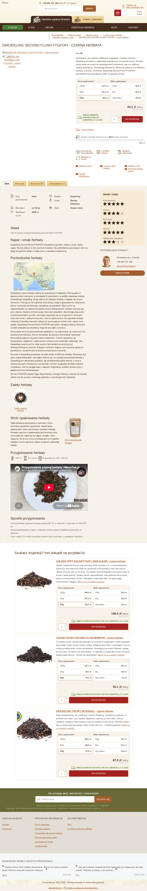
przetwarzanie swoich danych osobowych (120, 808)
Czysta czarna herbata (109, 167)
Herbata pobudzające (84, 175)
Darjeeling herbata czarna (135, 170)
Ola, (77, 875)
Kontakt (5, 824)
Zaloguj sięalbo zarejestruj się (134, 6)
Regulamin (7, 829)
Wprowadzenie (57, 35)
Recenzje (19, 183)
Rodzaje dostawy (42, 829)
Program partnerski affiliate (79, 829)
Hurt (69, 824)
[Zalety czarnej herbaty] (21, 391)
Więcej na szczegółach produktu (91, 582)
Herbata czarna (85, 166)
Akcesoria (35, 183)
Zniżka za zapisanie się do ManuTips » (83, 888)
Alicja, (4, 875)
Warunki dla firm (55, 888)
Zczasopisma (56, 183)
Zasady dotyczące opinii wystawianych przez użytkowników (46, 841)
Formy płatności (42, 824)
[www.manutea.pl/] (19, 2)
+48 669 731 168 (124, 262)
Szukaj (89, 9)
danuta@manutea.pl (126, 266)
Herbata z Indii (134, 166)
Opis (7, 183)
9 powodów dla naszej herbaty (48, 833)
